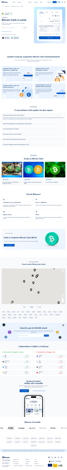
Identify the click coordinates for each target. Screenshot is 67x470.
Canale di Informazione (38, 465)
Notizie (35, 461)
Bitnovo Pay (15, 459)
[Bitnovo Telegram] (61, 457)
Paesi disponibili (28, 465)
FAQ (35, 459)
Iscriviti (46, 335)
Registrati (49, 2)
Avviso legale (16, 463)
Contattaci (36, 463)
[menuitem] (13, 2)
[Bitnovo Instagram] (49, 457)
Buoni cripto (15, 461)
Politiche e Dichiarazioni (18, 465)
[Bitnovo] (5, 2)
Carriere (26, 463)
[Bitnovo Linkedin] (55, 457)
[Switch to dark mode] (62, 2)
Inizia (25, 27)
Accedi (54, 2)
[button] (33, 115)
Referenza (27, 459)
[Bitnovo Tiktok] (58, 457)
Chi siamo (27, 461)
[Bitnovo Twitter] (52, 457)
